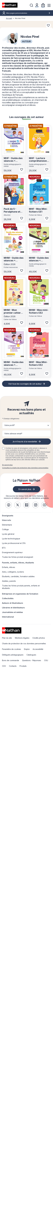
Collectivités (8, 598)
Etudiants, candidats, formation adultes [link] (18, 576)
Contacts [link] (12, 666)
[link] (8, 505)
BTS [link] (4, 548)
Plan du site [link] (7, 638)
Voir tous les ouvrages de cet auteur (25, 383)
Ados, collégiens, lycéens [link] (13, 572)
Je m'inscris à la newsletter (24, 441)
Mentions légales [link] (22, 638)
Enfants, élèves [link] (8, 567)
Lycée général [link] (8, 534)
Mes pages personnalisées (16, 13)
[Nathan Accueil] (9, 5)
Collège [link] (5, 529)
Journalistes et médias (12, 612)
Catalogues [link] (31, 655)
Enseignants (7, 515)
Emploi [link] (27, 649)
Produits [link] (23, 666)
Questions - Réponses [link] (31, 660)
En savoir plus (7, 465)
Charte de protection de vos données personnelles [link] (24, 643)
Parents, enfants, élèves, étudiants (18, 563)
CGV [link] (4, 666)
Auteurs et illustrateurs (12, 603)
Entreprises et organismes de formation (20, 594)
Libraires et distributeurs (13, 608)
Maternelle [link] (6, 520)
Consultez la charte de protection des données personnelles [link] (25, 468)
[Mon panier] (43, 5)
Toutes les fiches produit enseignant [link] (17, 557)
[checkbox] (3, 448)
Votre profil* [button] (9, 425)
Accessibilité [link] (38, 649)
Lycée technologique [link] (11, 539)
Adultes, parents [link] (9, 581)
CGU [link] (46, 660)
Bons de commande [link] (10, 660)
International (8, 617)
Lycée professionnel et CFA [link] (13, 543)
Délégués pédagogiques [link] (12, 655)
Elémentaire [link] (7, 525)
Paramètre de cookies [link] (11, 649)
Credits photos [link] (38, 638)
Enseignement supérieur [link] (12, 552)
